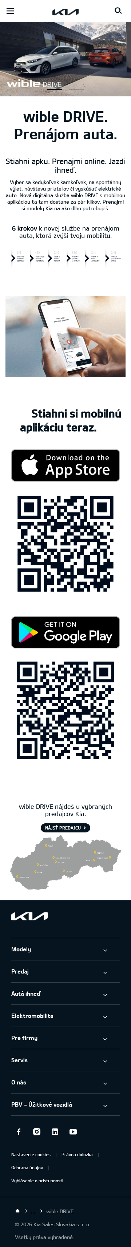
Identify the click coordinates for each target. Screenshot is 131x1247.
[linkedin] (55, 1131)
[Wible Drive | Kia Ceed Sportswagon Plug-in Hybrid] (65, 92)
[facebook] (18, 1131)
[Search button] (118, 11)
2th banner (76, 89)
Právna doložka (77, 1154)
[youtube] (73, 1131)
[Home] (17, 1211)
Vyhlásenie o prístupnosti (37, 1180)
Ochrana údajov (27, 1167)
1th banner (54, 89)
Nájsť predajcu (63, 827)
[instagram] (36, 1131)
